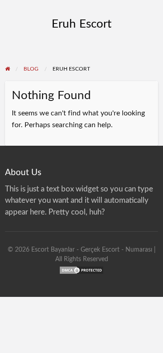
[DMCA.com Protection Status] (81, 269)
